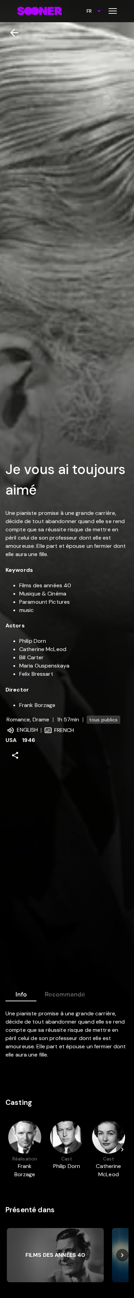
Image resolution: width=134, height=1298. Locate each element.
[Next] (122, 1149)
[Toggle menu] (113, 11)
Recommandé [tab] (65, 994)
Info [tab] (21, 994)
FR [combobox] (89, 11)
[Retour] (11, 33)
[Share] (15, 755)
